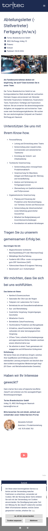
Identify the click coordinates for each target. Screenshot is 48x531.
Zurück (24, 483)
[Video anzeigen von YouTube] (24, 455)
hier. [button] (33, 511)
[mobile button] (44, 6)
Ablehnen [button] (34, 521)
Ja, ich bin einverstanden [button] (24, 516)
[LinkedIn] (20, 528)
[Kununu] (28, 528)
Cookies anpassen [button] (14, 521)
